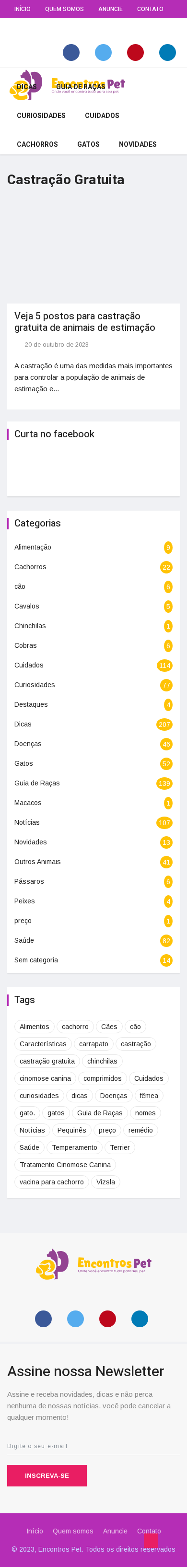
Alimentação (32, 547)
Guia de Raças (80, 87)
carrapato (93, 1044)
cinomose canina (45, 1078)
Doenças (28, 744)
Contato (150, 9)
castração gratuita (47, 1061)
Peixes (24, 901)
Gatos (88, 145)
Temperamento (74, 1147)
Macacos (28, 803)
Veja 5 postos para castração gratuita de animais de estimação (84, 322)
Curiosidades (41, 116)
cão (19, 586)
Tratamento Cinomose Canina (65, 1165)
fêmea (149, 1095)
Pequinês (72, 1130)
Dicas (27, 87)
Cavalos (26, 606)
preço (23, 920)
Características (43, 1044)
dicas (79, 1095)
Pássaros (29, 881)
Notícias (27, 822)
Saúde (24, 940)
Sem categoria (36, 960)
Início (22, 9)
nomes (145, 1113)
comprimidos (102, 1078)
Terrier (120, 1147)
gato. (27, 1113)
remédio (141, 1130)
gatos (56, 1113)
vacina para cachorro (52, 1182)
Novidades (138, 145)
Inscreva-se (47, 1475)
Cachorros (37, 145)
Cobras (25, 645)
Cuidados (102, 116)
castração (136, 1044)
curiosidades (39, 1095)
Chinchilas (30, 626)
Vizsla (105, 1182)
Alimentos (34, 1026)
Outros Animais (37, 861)
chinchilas (102, 1061)
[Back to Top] (151, 1540)
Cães (109, 1026)
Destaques (31, 704)
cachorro (75, 1026)
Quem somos (64, 9)
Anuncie (110, 9)
